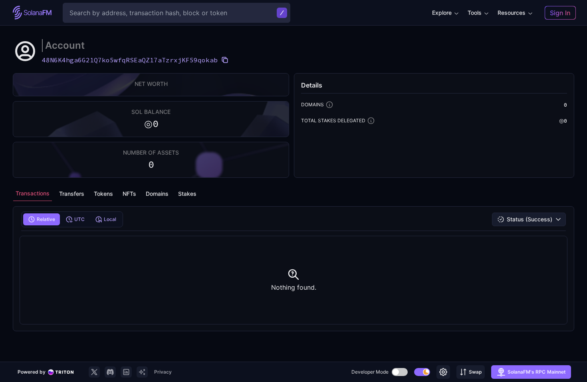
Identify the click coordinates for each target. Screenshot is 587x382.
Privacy (163, 372)
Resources (512, 12)
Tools (475, 12)
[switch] (400, 372)
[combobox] (529, 219)
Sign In (560, 13)
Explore (442, 12)
